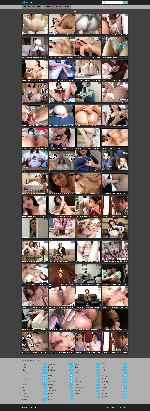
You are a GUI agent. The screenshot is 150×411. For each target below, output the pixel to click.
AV (27, 2)
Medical (114, 388)
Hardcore (60, 370)
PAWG (60, 379)
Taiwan (34, 385)
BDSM (60, 376)
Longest (38, 7)
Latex (60, 396)
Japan (87, 364)
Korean (60, 367)
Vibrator (114, 393)
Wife (114, 364)
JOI (87, 396)
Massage (87, 391)
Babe (34, 370)
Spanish (114, 385)
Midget (60, 393)
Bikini (87, 379)
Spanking (114, 382)
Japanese (60, 364)
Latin (60, 399)
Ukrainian (34, 391)
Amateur (114, 396)
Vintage (114, 373)
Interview (34, 396)
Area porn (58, 7)
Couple (34, 367)
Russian (87, 376)
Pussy (60, 385)
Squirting (87, 367)
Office (60, 373)
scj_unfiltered (34, 379)
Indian (87, 370)
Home (24, 7)
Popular (31, 7)
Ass (34, 382)
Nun (34, 388)
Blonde (114, 379)
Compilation (60, 382)
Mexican (87, 393)
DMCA (27, 407)
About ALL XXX (33, 407)
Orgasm (34, 376)
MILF (114, 370)
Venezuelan (60, 391)
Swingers (87, 382)
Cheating (34, 393)
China (87, 385)
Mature (114, 367)
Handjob (34, 399)
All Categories (48, 7)
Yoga (60, 388)
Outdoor (114, 391)
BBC (87, 373)
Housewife (87, 388)
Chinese (34, 364)
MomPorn (67, 7)
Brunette (34, 373)
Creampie (114, 376)
